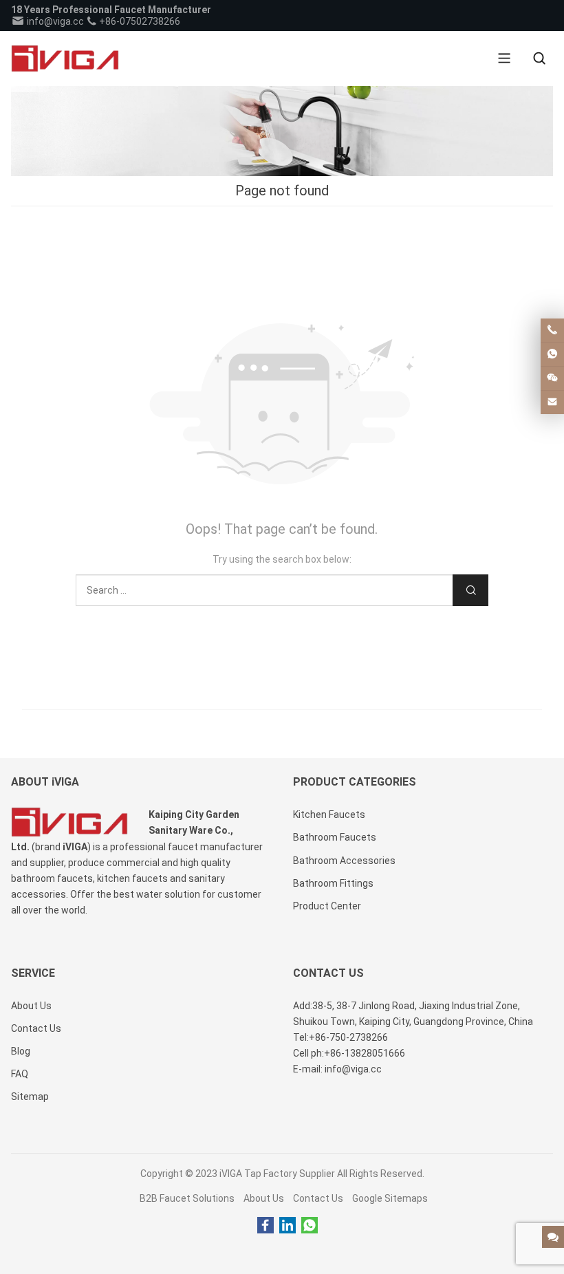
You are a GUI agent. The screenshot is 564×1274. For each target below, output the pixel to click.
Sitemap (30, 1096)
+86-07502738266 (138, 21)
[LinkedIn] (287, 1226)
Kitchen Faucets (329, 814)
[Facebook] (265, 1226)
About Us (263, 1198)
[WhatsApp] (309, 1226)
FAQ (19, 1073)
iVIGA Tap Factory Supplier (277, 1173)
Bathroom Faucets (334, 837)
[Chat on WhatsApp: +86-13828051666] (552, 354)
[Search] (539, 58)
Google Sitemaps (390, 1198)
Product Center (327, 905)
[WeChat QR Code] (552, 378)
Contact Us (318, 1198)
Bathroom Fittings (333, 883)
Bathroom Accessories (344, 860)
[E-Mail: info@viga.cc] (552, 402)
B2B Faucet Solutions (187, 1198)
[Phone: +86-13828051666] (552, 330)
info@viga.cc (54, 21)
